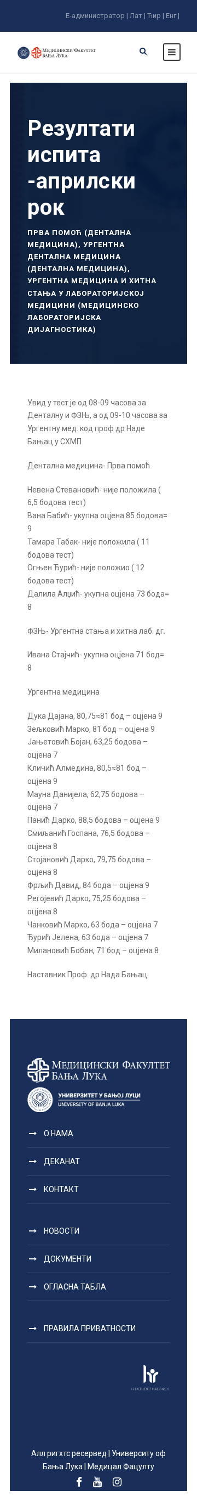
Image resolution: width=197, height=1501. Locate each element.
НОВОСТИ (61, 1231)
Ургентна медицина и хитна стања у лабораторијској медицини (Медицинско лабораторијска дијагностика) (92, 305)
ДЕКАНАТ (62, 1161)
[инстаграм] (117, 1482)
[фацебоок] (79, 1482)
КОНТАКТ (61, 1189)
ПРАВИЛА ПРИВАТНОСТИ (90, 1328)
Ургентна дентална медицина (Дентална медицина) (77, 256)
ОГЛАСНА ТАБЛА (75, 1286)
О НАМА (58, 1133)
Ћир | (155, 16)
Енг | (172, 16)
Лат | (138, 16)
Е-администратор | (97, 16)
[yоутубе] (97, 1482)
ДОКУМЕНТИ (67, 1258)
